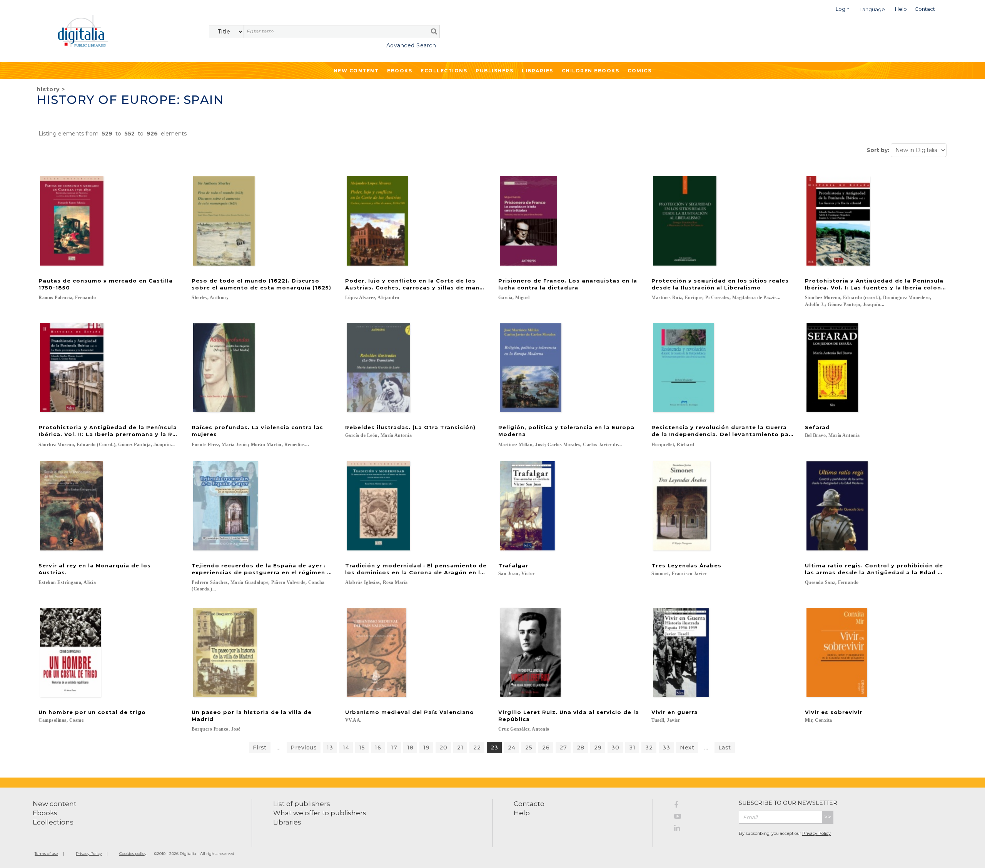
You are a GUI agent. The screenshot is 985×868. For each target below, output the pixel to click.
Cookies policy (132, 853)
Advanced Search (411, 45)
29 (597, 747)
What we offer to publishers (319, 813)
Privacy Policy (816, 833)
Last (724, 747)
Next (687, 747)
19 (426, 747)
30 (615, 747)
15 (362, 747)
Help (522, 813)
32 (649, 747)
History (48, 89)
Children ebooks (590, 71)
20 (443, 747)
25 (528, 747)
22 (477, 747)
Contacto (529, 804)
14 (346, 747)
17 (394, 747)
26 (545, 747)
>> (827, 817)
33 (666, 747)
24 (511, 747)
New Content (356, 71)
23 (494, 747)
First (260, 747)
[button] (843, 8)
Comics (639, 71)
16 (378, 747)
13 (330, 747)
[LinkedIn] (700, 829)
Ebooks (399, 71)
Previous (303, 747)
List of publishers (301, 804)
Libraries (537, 71)
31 (632, 747)
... (279, 747)
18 (410, 747)
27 (563, 747)
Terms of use (46, 853)
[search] (434, 31)
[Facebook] (700, 806)
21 (460, 747)
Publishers (494, 71)
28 (580, 747)
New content (55, 804)
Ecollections (444, 71)
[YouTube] (700, 817)
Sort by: (877, 150)
